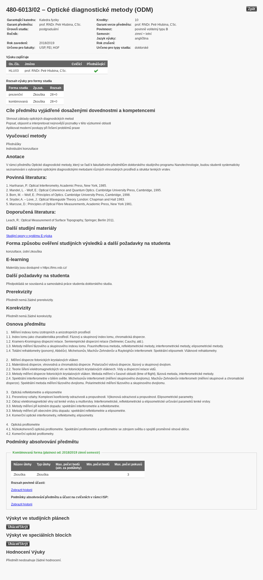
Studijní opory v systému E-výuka (29, 236)
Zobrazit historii (21, 490)
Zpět (251, 9)
